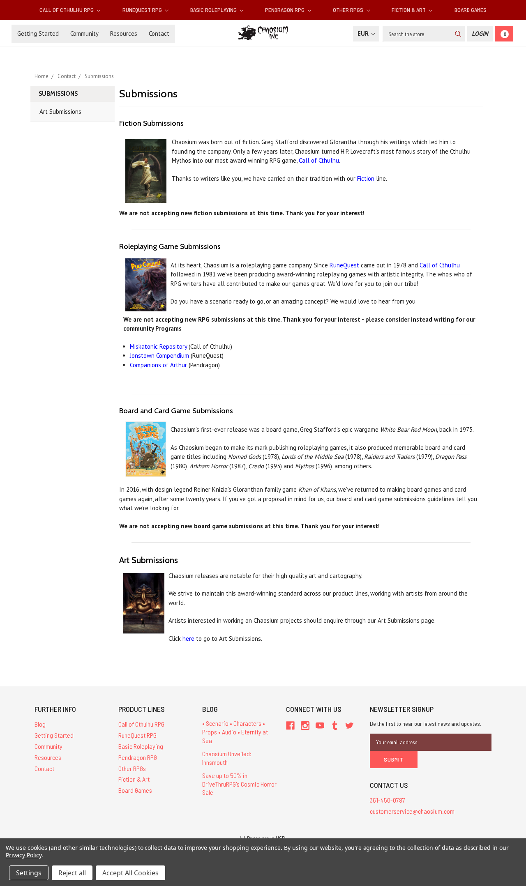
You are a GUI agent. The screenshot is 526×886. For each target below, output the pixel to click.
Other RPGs (349, 9)
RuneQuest (344, 265)
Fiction (365, 178)
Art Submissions (60, 111)
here (188, 638)
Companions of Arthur (158, 365)
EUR (364, 33)
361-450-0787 (387, 800)
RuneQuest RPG (142, 9)
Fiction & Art (409, 9)
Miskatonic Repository (158, 346)
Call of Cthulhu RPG (67, 9)
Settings (29, 872)
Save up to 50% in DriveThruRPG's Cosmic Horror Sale (239, 783)
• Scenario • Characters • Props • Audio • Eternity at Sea (235, 731)
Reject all (72, 872)
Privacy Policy (24, 855)
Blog (40, 724)
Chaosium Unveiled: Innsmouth (226, 758)
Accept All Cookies (130, 872)
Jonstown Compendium (159, 355)
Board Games (470, 9)
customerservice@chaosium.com (412, 811)
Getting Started (38, 33)
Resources (123, 33)
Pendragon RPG (285, 9)
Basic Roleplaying (214, 9)
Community (84, 33)
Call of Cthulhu (319, 160)
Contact (159, 33)
